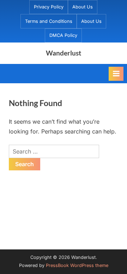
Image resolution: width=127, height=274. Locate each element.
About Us (82, 6)
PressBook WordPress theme (77, 265)
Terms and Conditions (48, 21)
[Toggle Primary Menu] (116, 74)
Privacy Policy (49, 6)
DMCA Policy (63, 35)
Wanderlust (63, 53)
